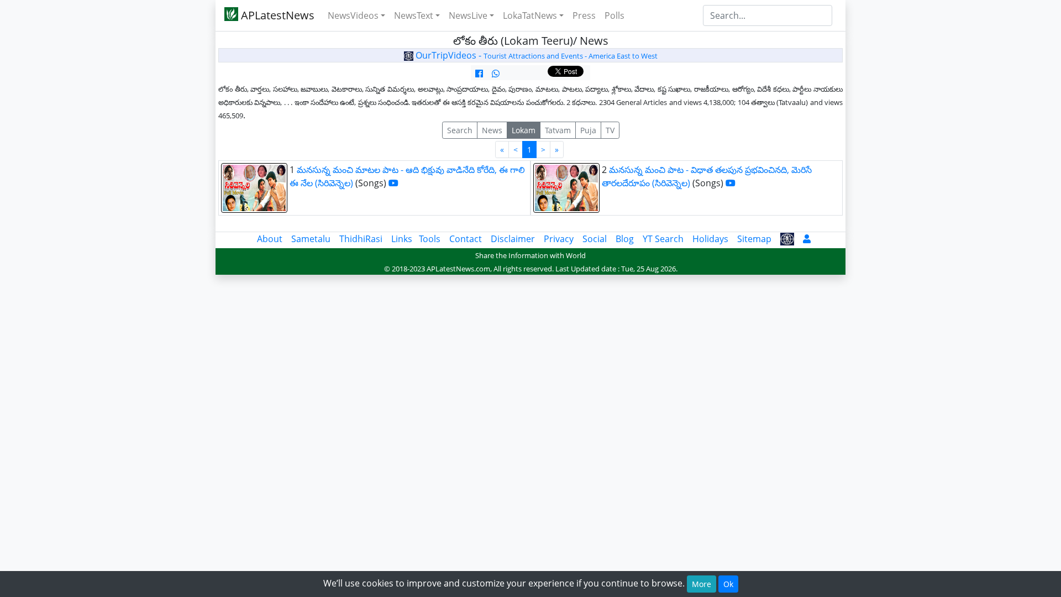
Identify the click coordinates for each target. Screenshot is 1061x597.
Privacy (559, 239)
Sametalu (310, 239)
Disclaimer (513, 239)
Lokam (523, 130)
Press (584, 15)
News (492, 130)
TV (610, 130)
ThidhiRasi (360, 239)
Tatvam (558, 130)
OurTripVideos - (535, 55)
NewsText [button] (413, 15)
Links (401, 239)
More (701, 584)
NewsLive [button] (468, 15)
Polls (614, 15)
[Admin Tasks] (807, 239)
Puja (588, 130)
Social (594, 239)
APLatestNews (276, 15)
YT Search (663, 239)
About (269, 239)
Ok (728, 584)
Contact (465, 239)
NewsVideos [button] (353, 15)
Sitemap (754, 239)
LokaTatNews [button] (530, 15)
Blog (625, 239)
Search (459, 130)
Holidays (710, 239)
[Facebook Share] (479, 73)
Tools (429, 239)
